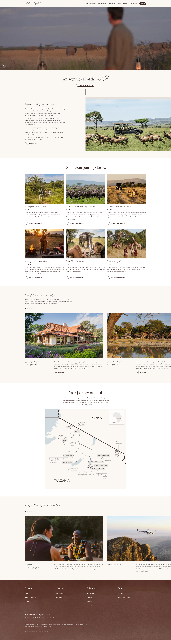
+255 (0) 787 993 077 (31, 618)
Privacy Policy (61, 597)
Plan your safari (91, 3)
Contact (120, 593)
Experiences (112, 3)
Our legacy (133, 3)
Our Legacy (60, 593)
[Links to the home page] (34, 3)
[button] (25, 308)
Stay (119, 3)
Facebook (90, 597)
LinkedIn (89, 601)
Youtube (90, 605)
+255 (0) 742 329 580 (47, 618)
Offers (125, 3)
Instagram (90, 593)
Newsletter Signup (124, 597)
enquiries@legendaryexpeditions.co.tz (37, 614)
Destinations (102, 3)
